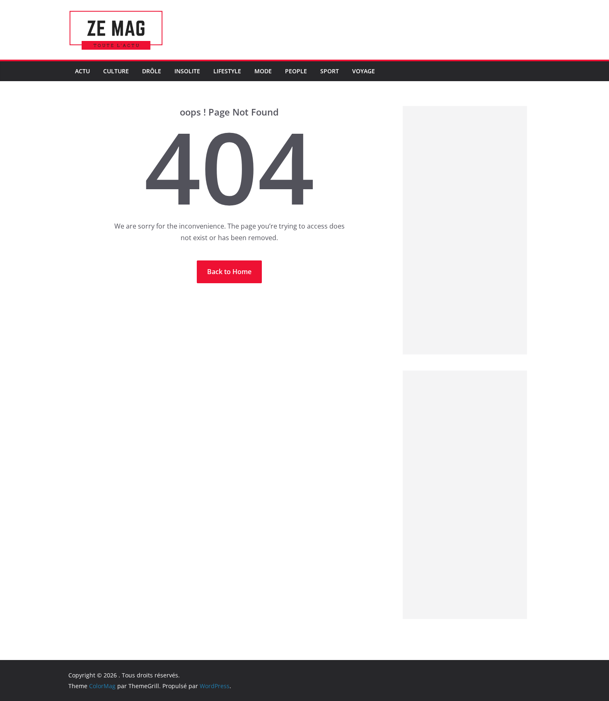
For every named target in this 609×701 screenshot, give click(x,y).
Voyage (363, 71)
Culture (116, 71)
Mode (263, 71)
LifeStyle (227, 71)
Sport (329, 71)
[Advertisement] (465, 230)
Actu (82, 71)
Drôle (151, 71)
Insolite (187, 71)
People (296, 71)
